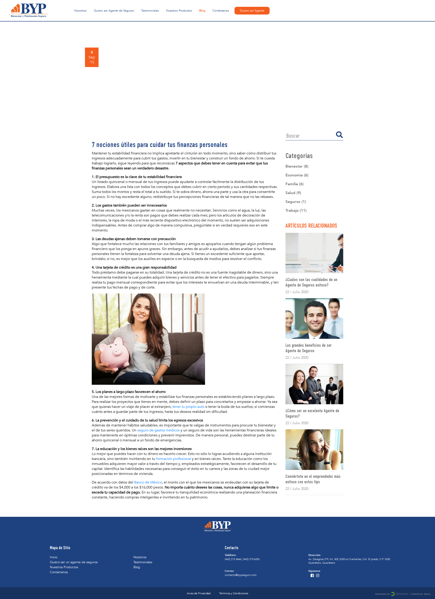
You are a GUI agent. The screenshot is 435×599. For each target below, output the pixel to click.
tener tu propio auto (188, 406)
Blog (202, 11)
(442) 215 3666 (233, 559)
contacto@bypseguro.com (240, 575)
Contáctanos (221, 11)
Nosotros (80, 11)
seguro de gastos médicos (158, 430)
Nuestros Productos (179, 11)
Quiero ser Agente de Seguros (114, 11)
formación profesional (173, 458)
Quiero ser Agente (252, 11)
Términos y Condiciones (233, 593)
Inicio (53, 557)
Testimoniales (150, 11)
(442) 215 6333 (251, 559)
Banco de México (148, 482)
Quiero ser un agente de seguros (74, 562)
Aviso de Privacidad (198, 593)
